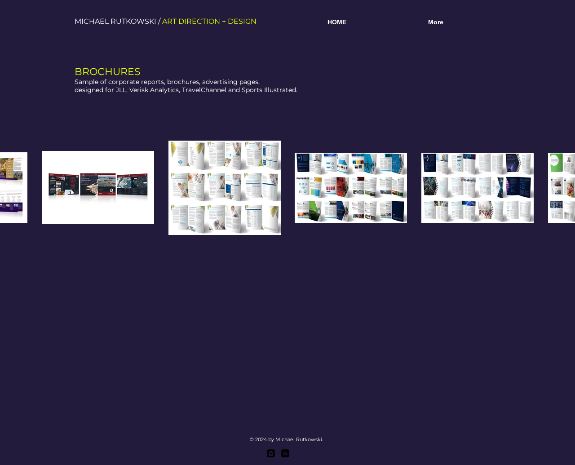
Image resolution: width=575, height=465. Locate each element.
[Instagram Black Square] (271, 453)
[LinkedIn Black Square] (285, 453)
